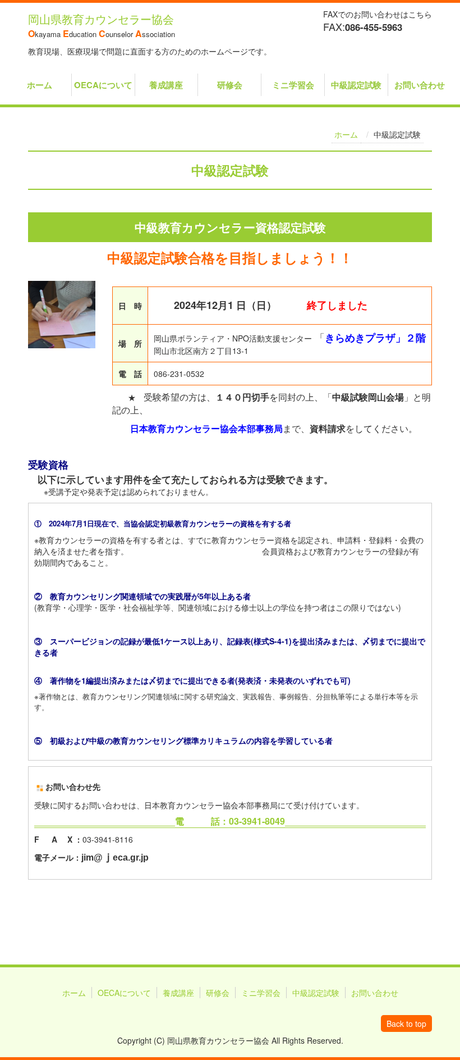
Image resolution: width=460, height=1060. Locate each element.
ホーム (39, 85)
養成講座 (166, 85)
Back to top (406, 1023)
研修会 (229, 85)
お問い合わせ (419, 85)
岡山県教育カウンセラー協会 (101, 19)
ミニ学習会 (293, 85)
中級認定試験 (356, 85)
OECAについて (103, 85)
